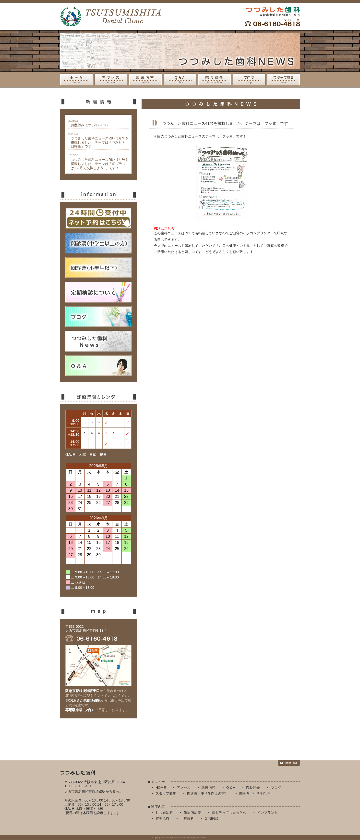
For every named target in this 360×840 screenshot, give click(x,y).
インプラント (267, 813)
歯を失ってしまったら (229, 813)
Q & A (180, 79)
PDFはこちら (164, 228)
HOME (76, 79)
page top (289, 763)
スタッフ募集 (283, 79)
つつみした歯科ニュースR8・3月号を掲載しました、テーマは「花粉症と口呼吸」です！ (100, 142)
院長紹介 (214, 79)
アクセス (111, 79)
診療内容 (145, 79)
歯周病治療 (192, 813)
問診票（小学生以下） (256, 793)
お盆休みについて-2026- (89, 125)
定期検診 (212, 818)
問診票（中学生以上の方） (207, 793)
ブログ (249, 79)
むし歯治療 (164, 813)
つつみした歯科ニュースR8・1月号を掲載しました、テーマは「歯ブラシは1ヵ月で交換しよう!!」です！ (100, 164)
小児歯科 (187, 818)
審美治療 (162, 818)
